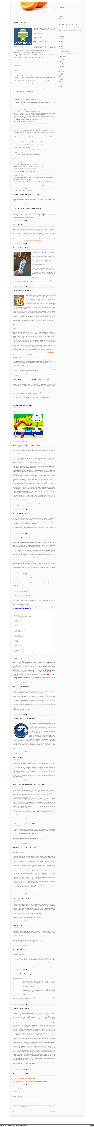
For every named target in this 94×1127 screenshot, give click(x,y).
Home (34, 1111)
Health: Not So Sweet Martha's (22, 290)
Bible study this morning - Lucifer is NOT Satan (27, 194)
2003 (61, 79)
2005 (61, 76)
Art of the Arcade (23, 409)
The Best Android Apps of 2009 (20, 179)
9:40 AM (23, 843)
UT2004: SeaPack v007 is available (23, 718)
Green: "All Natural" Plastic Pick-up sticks (25, 248)
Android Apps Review (19, 22)
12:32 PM (23, 400)
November (63, 49)
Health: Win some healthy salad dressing (25, 578)
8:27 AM (23, 780)
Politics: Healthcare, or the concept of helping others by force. (31, 379)
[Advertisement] (30, 17)
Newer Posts (15, 1111)
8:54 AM (23, 243)
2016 (61, 39)
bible (64, 30)
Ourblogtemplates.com (20, 1125)
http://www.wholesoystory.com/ (37, 361)
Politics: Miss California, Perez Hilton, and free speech (29, 784)
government (61, 27)
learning (66, 26)
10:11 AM (23, 591)
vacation (69, 27)
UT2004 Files (61, 18)
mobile (25, 190)
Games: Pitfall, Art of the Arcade (22, 405)
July (62, 59)
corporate (75, 26)
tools (66, 27)
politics (80, 24)
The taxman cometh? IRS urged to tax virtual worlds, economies (32, 1074)
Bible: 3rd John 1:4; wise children (22, 1089)
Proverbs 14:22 (17, 925)
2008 (61, 71)
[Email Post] (26, 189)
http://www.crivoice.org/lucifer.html (19, 199)
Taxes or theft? (17, 949)
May (62, 63)
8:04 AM (23, 945)
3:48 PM (23, 1084)
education (79, 26)
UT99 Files (61, 16)
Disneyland (75, 27)
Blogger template (4, 1125)
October (62, 54)
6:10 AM (23, 714)
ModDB (39, 732)
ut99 (72, 24)
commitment (71, 30)
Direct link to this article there (29, 281)
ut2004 (17, 753)
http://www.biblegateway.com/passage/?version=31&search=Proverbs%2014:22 (29, 937)
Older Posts (53, 1111)
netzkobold (19, 46)
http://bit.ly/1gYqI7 (51, 352)
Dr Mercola (17, 600)
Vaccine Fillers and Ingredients (22, 596)
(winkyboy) (64, 6)
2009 (61, 48)
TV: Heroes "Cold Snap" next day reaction (25, 847)
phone (28, 190)
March (62, 66)
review (30, 190)
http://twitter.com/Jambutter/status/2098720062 (21, 709)
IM (78, 27)
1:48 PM (23, 1069)
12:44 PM (23, 441)
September (63, 56)
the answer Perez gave (19, 810)
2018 (61, 38)
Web (62, 30)
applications (21, 190)
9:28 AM (23, 533)
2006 (61, 74)
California (72, 27)
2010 (61, 46)
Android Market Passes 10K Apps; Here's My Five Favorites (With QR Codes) (29, 181)
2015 (61, 41)
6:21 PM (23, 286)
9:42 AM (23, 189)
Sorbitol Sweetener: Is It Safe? (22, 898)
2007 (61, 73)
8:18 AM (23, 204)
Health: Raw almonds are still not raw (24, 538)
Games (72, 26)
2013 (61, 43)
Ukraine (60, 30)
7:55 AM (23, 573)
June (62, 61)
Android (17, 190)
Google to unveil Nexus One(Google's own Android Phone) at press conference (29, 177)
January (62, 69)
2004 (61, 78)
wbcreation (62, 24)
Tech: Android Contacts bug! (21, 513)
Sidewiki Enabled (18, 225)
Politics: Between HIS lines (21, 1008)
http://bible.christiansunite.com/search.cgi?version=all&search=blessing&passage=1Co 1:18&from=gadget (33, 835)
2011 (61, 44)
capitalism (66, 30)
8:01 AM (23, 220)
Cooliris (19, 839)
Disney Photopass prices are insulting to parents (27, 208)
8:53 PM (23, 1004)
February (63, 68)
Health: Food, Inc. (18, 757)
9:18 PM (23, 509)
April (62, 64)
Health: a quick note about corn (22, 686)
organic (78, 30)
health (17, 375)
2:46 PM (23, 969)
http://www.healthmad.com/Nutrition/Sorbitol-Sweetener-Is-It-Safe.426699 (28, 913)
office (64, 27)
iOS (75, 30)
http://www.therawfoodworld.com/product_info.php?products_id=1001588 (26, 564)
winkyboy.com (23, 229)
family (74, 30)
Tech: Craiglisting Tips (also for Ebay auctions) (26, 446)
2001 (61, 81)
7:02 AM (23, 682)
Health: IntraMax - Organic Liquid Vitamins (25, 974)
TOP (93, 1125)
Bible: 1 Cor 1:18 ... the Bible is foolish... (24, 823)
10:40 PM (23, 1106)
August (62, 58)
